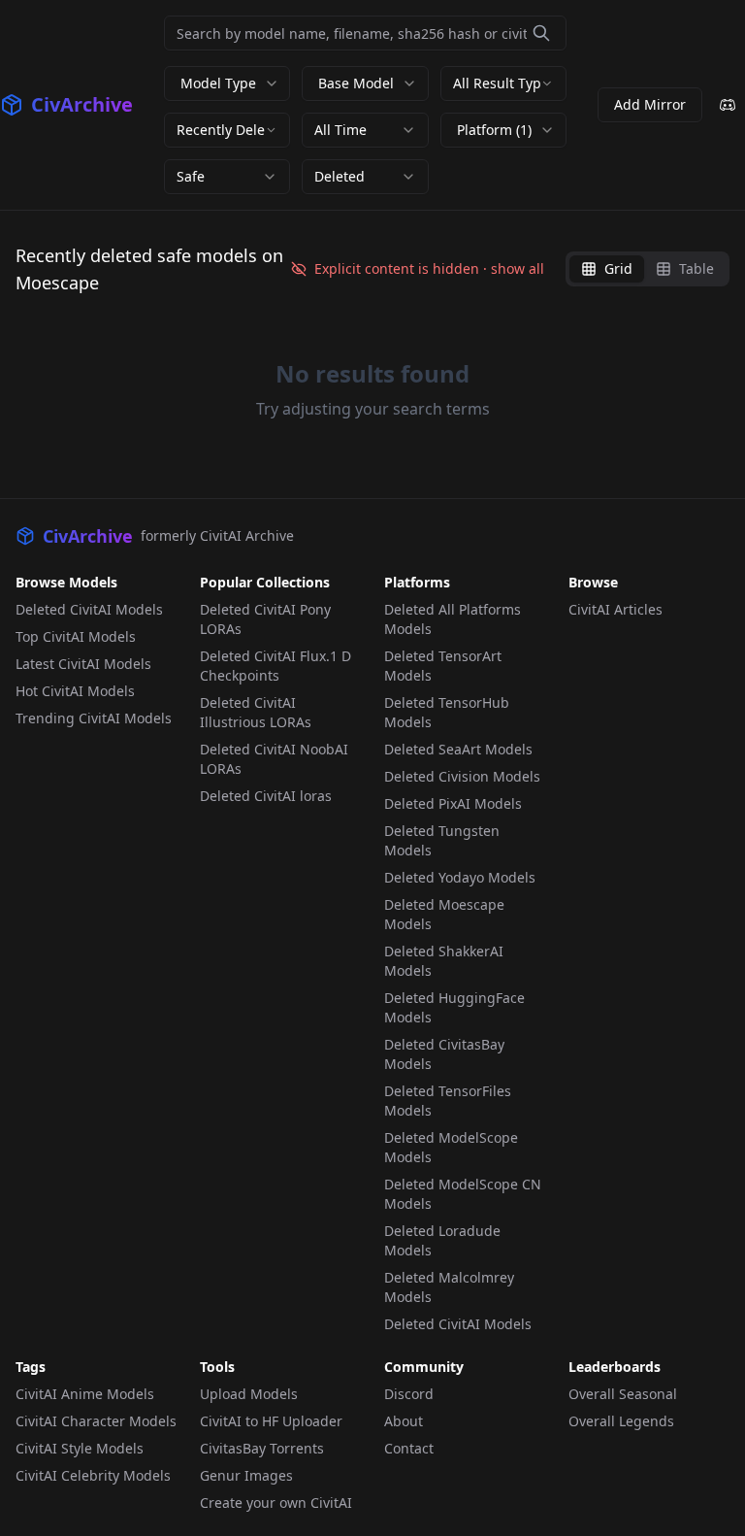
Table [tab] (696, 268)
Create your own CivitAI (276, 1502)
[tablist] (647, 268)
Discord (409, 1394)
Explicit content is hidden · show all (429, 268)
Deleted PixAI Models (453, 803)
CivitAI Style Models (80, 1448)
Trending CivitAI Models (94, 718)
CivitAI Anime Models (85, 1394)
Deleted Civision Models (462, 776)
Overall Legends (621, 1421)
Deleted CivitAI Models (89, 609)
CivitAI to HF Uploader (271, 1421)
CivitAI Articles (615, 609)
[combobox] (503, 83)
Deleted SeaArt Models (458, 749)
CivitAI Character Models (96, 1421)
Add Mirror (650, 104)
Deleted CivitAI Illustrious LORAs (255, 712)
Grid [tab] (618, 268)
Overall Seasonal (622, 1394)
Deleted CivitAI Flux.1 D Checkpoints (275, 666)
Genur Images (246, 1475)
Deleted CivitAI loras (266, 795)
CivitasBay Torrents (262, 1448)
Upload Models (249, 1394)
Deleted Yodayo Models (459, 877)
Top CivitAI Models (76, 636)
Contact (409, 1448)
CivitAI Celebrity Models (93, 1475)
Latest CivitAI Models (83, 663)
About (403, 1421)
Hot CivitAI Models (75, 691)
